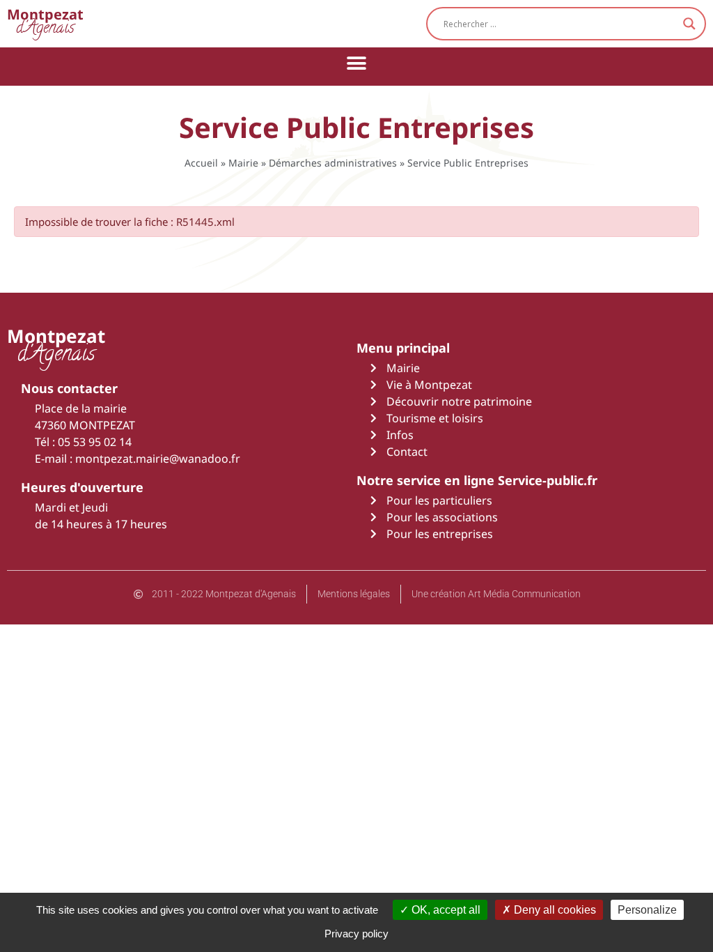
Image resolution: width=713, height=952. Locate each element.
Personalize (647, 910)
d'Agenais (45, 23)
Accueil (201, 162)
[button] (357, 63)
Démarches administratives (333, 162)
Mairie (243, 162)
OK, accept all (444, 910)
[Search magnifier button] (689, 23)
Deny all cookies (553, 910)
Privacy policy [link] (356, 933)
